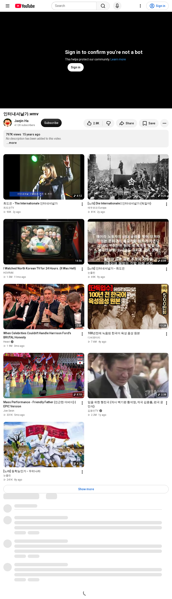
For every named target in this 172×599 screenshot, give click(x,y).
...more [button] (12, 142)
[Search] (103, 6)
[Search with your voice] (117, 6)
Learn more (118, 59)
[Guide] (7, 5)
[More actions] (164, 123)
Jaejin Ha (21, 121)
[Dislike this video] (108, 123)
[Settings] (140, 5)
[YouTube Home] (25, 6)
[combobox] (75, 5)
